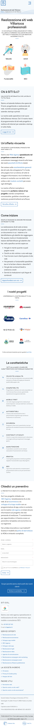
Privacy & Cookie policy (10, 673)
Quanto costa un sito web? (11, 687)
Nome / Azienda (6, 540)
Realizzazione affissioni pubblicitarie (14, 663)
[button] (29, 3)
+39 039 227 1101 (8, 624)
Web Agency (14, 155)
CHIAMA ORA (11, 723)
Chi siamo (6, 671)
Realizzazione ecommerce (10, 637)
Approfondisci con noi (10, 280)
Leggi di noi (6, 132)
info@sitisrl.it (9, 627)
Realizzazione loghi (8, 649)
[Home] (3, 3)
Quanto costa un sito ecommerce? (13, 690)
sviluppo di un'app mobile (11, 504)
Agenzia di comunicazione (10, 654)
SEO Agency (6, 499)
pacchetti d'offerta (15, 163)
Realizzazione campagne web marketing (15, 657)
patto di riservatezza (25, 531)
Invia (4, 573)
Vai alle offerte (8, 204)
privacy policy (25, 567)
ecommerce (13, 502)
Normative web (7, 684)
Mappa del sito (7, 676)
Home (2, 11)
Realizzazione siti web (9, 635)
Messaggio (4, 557)
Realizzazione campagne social (12, 660)
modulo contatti (16, 181)
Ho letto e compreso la (17, 567)
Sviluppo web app (8, 646)
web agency (16, 510)
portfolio (29, 352)
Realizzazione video (8, 651)
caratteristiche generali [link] (22, 167)
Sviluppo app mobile (9, 640)
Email (2, 548)
